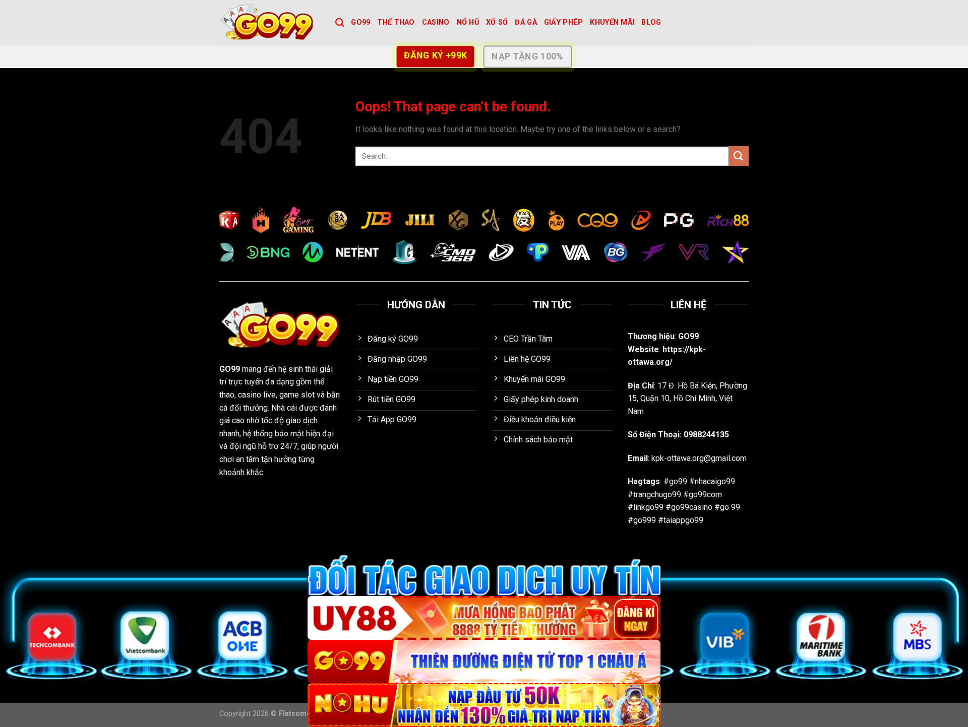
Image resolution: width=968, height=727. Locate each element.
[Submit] (739, 156)
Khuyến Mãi (612, 22)
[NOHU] (484, 705)
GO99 (360, 22)
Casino (436, 22)
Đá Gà (525, 22)
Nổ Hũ (468, 22)
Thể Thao (395, 22)
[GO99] (269, 22)
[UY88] (484, 618)
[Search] (339, 23)
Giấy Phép (563, 22)
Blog (651, 22)
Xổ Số (497, 22)
